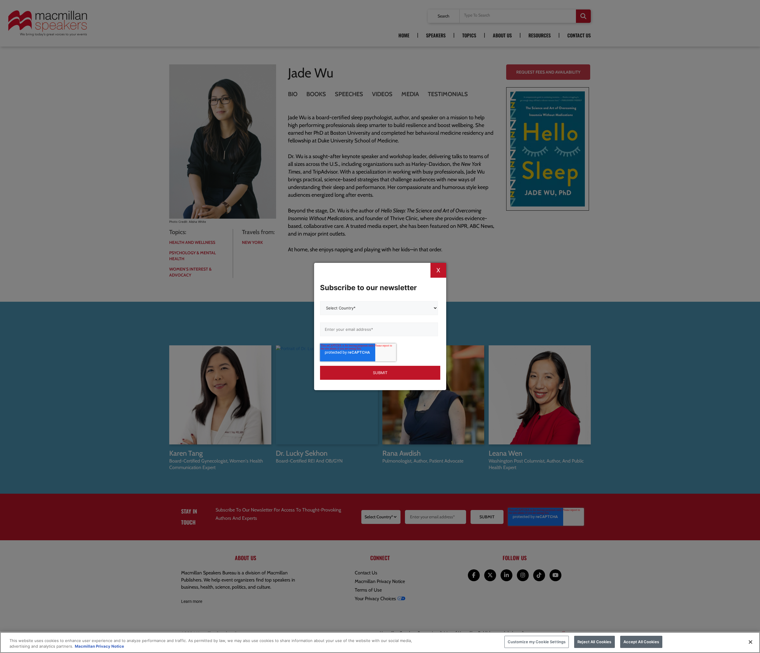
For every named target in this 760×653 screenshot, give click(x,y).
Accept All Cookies (641, 641)
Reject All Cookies (594, 641)
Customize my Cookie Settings (537, 641)
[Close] (750, 642)
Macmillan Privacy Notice (99, 646)
